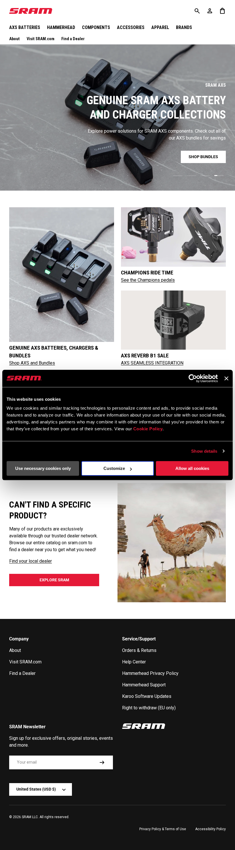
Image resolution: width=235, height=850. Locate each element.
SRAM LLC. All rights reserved (45, 817)
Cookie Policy (148, 428)
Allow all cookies (192, 468)
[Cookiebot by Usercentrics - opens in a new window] (193, 378)
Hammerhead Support (144, 685)
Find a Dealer (73, 38)
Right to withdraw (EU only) (149, 707)
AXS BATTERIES (24, 27)
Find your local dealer (30, 561)
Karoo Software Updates (146, 696)
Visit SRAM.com (40, 38)
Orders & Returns (139, 650)
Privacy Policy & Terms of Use (162, 829)
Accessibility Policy (210, 829)
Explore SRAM (54, 580)
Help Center (134, 662)
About (14, 38)
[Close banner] (226, 378)
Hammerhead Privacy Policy (150, 673)
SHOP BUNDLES (203, 156)
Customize (114, 468)
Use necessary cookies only (43, 468)
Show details (204, 451)
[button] (222, 11)
